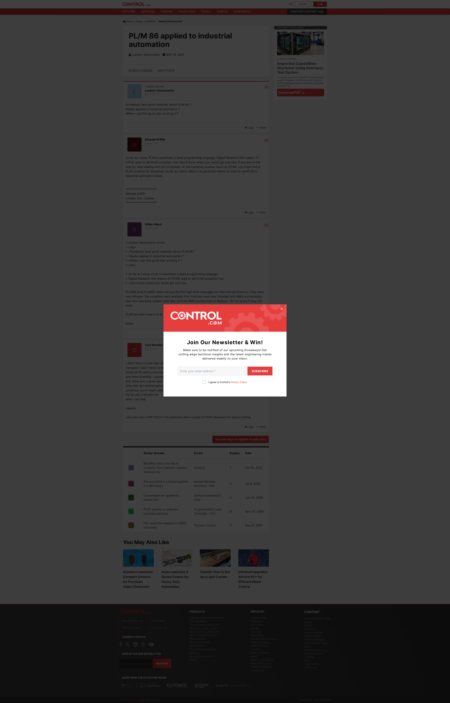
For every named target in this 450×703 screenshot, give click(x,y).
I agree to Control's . (228, 382)
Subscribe (260, 371)
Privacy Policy (239, 382)
